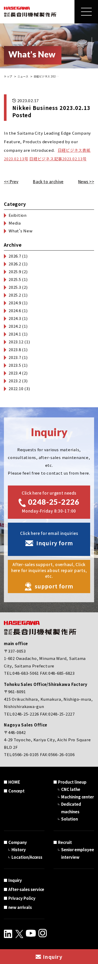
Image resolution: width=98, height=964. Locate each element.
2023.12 (16, 341)
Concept (16, 791)
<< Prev (11, 181)
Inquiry (15, 880)
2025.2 (15, 295)
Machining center (77, 796)
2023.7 (15, 357)
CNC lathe (70, 789)
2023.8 (15, 349)
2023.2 (15, 380)
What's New (21, 230)
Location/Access (26, 857)
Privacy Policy (22, 898)
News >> (86, 181)
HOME (14, 782)
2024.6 (15, 310)
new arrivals (20, 907)
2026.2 (15, 263)
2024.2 (15, 326)
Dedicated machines (71, 807)
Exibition (18, 215)
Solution (69, 819)
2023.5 (15, 365)
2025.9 (15, 271)
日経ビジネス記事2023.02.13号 (58, 158)
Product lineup (72, 782)
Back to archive (48, 181)
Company (17, 842)
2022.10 (16, 388)
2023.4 (15, 373)
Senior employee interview (77, 853)
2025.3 (15, 287)
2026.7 (15, 256)
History (18, 849)
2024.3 (15, 318)
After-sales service (26, 889)
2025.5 (15, 279)
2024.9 (15, 302)
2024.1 (15, 334)
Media (15, 223)
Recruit (65, 842)
